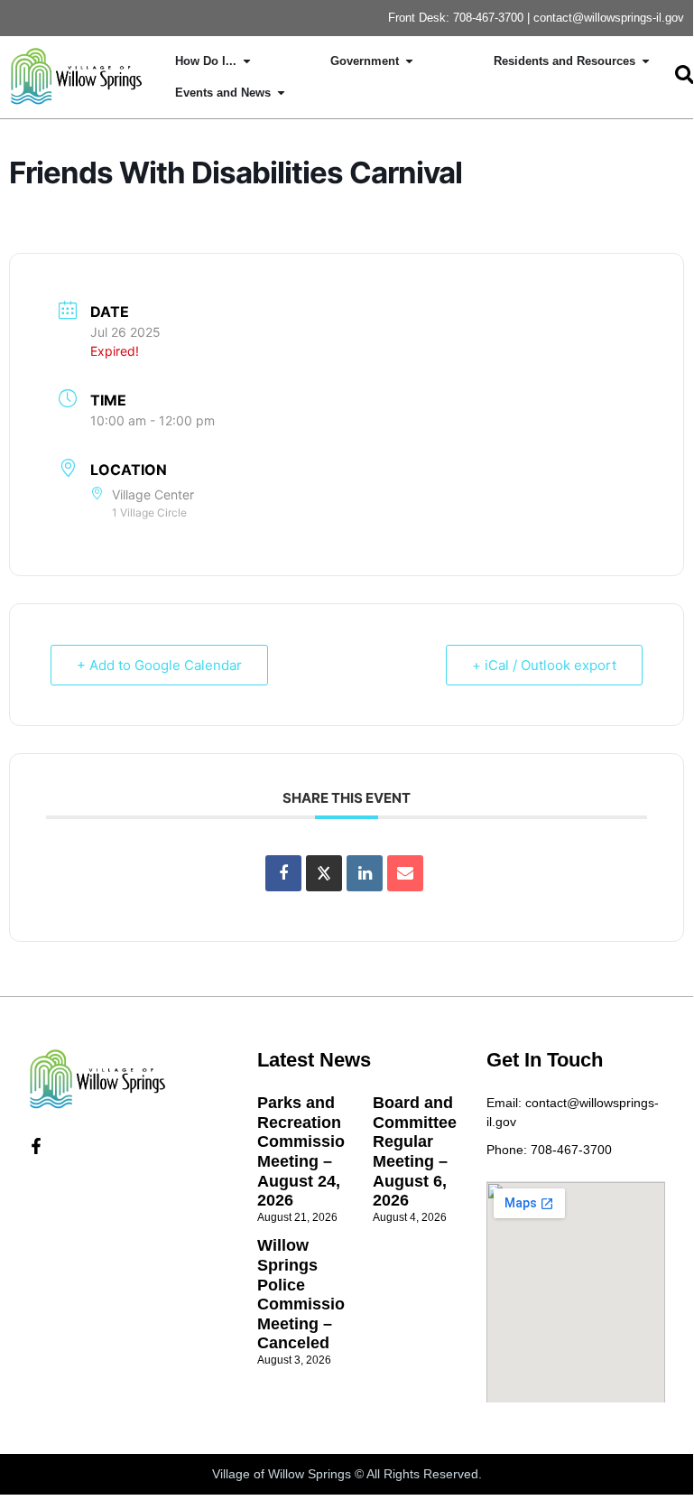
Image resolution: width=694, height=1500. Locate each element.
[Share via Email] (405, 873)
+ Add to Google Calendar (159, 665)
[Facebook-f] (36, 1146)
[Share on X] (324, 873)
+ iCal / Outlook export (544, 665)
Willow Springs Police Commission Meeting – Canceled (306, 1294)
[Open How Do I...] (247, 61)
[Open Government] (409, 61)
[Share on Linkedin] (365, 873)
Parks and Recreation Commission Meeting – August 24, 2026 (306, 1151)
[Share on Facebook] (283, 873)
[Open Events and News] (281, 93)
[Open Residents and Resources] (646, 61)
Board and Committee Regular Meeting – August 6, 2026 (415, 1151)
